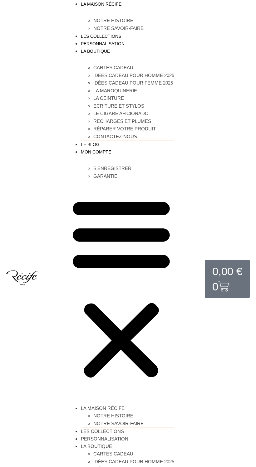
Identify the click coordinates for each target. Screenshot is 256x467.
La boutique (95, 51)
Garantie (105, 176)
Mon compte (96, 151)
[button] (121, 287)
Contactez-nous (115, 136)
